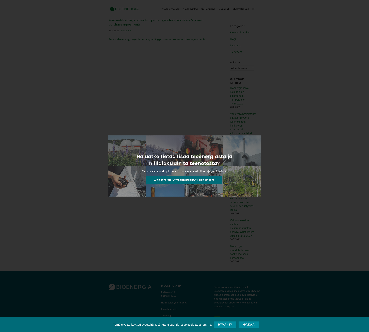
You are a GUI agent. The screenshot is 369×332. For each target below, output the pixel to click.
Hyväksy (225, 324)
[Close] (256, 139)
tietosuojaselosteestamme (193, 324)
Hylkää (249, 324)
